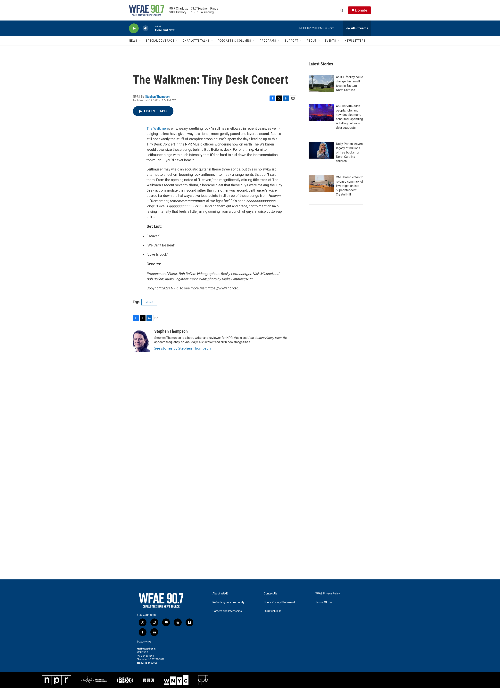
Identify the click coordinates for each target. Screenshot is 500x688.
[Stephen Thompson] (141, 340)
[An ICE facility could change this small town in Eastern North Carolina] (321, 83)
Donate (361, 10)
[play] (134, 28)
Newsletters (355, 40)
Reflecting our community (228, 602)
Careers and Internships (227, 611)
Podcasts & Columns (234, 40)
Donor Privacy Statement (279, 602)
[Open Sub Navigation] (140, 40)
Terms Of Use (323, 602)
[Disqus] (250, 427)
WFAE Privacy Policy (327, 593)
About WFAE (220, 593)
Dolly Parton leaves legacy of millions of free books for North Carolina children (349, 152)
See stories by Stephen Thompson (182, 348)
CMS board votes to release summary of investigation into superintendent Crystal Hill (349, 185)
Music (149, 302)
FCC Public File (272, 611)
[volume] (145, 28)
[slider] (151, 28)
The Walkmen (157, 128)
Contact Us (270, 593)
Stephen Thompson (157, 96)
